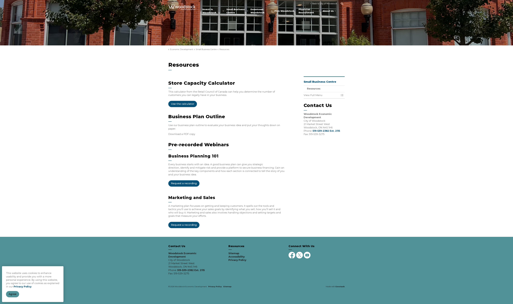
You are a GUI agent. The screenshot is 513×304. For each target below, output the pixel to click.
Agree (12, 294)
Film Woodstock (284, 11)
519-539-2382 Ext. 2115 (326, 130)
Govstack (340, 286)
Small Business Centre (235, 11)
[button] (321, 95)
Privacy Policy (23, 286)
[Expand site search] (342, 3)
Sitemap (233, 253)
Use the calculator (182, 103)
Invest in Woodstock (209, 11)
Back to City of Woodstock (324, 3)
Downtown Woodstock (257, 11)
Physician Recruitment (306, 11)
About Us (328, 11)
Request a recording (184, 183)
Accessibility (236, 256)
